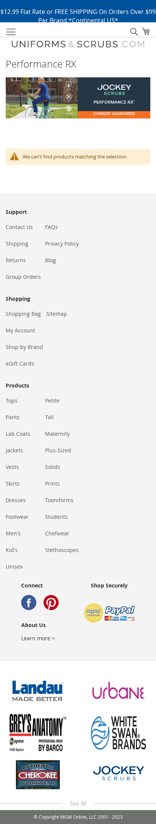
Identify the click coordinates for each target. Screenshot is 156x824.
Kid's (12, 549)
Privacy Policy (62, 243)
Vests (12, 466)
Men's (13, 533)
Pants (13, 417)
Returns (16, 260)
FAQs (51, 227)
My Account (20, 330)
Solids (52, 466)
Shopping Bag (23, 313)
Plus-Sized (58, 450)
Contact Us (19, 227)
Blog (50, 260)
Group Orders (23, 276)
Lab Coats (18, 433)
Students (56, 516)
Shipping (17, 243)
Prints (52, 483)
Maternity (57, 433)
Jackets (14, 450)
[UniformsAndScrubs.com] (78, 44)
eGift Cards (20, 363)
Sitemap (56, 313)
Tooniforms (59, 500)
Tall (49, 417)
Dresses (16, 500)
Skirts (13, 483)
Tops (11, 400)
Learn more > (38, 638)
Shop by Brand (24, 347)
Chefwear (57, 533)
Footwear (17, 516)
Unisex (14, 566)
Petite (52, 400)
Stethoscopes (62, 549)
